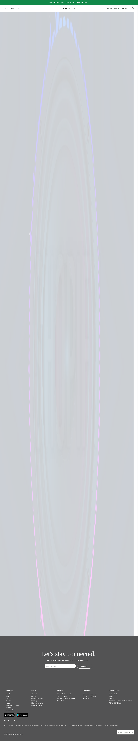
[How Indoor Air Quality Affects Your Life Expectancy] (25, 245)
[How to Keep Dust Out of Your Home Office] (112, 296)
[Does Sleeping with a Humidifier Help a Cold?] (112, 528)
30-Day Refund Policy (75, 725)
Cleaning (53, 501)
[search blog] (126, 25)
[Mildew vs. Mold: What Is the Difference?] (112, 113)
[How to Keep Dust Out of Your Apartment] (69, 579)
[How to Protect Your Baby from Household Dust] (69, 245)
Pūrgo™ (86, 698)
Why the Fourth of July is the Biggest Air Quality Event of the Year (67, 376)
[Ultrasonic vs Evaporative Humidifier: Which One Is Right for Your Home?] (69, 296)
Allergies (97, 148)
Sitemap (34, 701)
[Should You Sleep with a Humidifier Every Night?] (69, 528)
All (69, 167)
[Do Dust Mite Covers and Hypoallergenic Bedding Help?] (112, 351)
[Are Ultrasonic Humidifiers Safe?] (25, 296)
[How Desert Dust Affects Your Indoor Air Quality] (112, 194)
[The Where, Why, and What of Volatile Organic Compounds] (112, 579)
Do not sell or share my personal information (28, 725)
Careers (8, 698)
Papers (8, 701)
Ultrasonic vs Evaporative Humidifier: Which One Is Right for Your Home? (69, 321)
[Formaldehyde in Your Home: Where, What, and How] (25, 470)
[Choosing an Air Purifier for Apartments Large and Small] (25, 409)
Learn (13, 8)
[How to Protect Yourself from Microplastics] (69, 113)
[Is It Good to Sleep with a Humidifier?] (112, 470)
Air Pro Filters (62, 696)
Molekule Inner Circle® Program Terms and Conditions (101, 725)
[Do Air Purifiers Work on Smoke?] (69, 470)
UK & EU (112, 698)
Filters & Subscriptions (65, 694)
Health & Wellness (103, 84)
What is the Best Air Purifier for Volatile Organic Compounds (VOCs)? (110, 434)
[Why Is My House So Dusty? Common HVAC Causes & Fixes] (112, 245)
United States (113, 694)
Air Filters (60, 701)
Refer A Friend (36, 705)
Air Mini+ (34, 694)
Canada (111, 696)
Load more (69, 624)
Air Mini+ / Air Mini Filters (66, 698)
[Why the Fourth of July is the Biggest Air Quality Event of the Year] (69, 351)
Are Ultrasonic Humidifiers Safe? (25, 317)
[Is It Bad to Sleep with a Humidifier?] (25, 528)
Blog (19, 8)
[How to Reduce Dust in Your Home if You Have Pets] (25, 194)
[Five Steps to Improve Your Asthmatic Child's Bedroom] (69, 409)
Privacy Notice (8, 725)
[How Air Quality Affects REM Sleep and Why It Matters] (25, 351)
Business (108, 8)
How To (9, 443)
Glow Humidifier (37, 698)
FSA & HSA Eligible (115, 703)
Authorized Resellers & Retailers (120, 701)
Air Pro (33, 696)
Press (8, 703)
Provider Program (89, 696)
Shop (6, 8)
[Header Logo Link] (69, 8)
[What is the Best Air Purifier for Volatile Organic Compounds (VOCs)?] (112, 409)
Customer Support (12, 705)
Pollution (117, 84)
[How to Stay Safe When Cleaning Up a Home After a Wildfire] (25, 113)
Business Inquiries (89, 694)
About (8, 694)
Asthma (106, 148)
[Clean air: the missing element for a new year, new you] (47, 65)
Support (117, 8)
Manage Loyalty (37, 703)
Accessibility (10, 710)
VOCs (94, 443)
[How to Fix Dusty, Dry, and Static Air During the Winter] (69, 194)
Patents (8, 707)
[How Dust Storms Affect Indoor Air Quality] (25, 579)
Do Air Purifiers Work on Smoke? (68, 491)
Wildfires (10, 148)
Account (125, 8)
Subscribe (84, 666)
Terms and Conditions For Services (55, 725)
